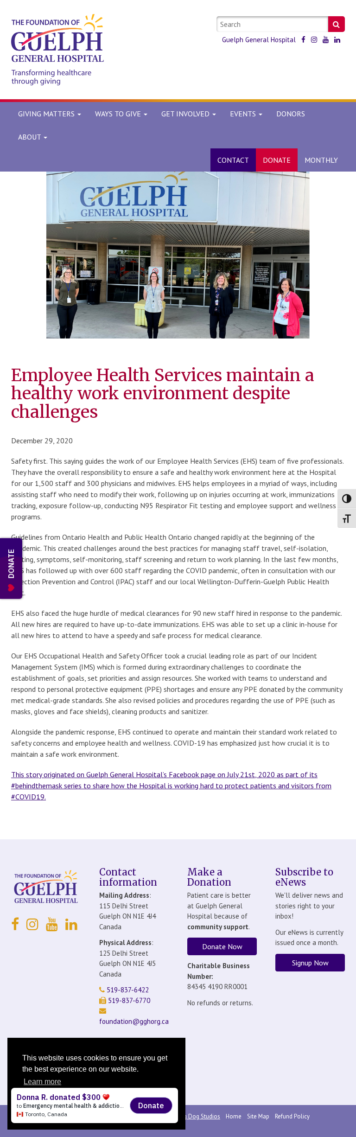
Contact (233, 160)
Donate (277, 160)
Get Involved (186, 113)
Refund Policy (292, 1116)
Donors (290, 113)
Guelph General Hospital (259, 39)
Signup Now (310, 962)
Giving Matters (47, 113)
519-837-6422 (127, 989)
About (29, 136)
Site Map (258, 1116)
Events (244, 113)
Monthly (321, 160)
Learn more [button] (42, 1082)
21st (247, 774)
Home (234, 1116)
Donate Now (222, 946)
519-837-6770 (128, 1000)
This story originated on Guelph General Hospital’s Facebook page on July (125, 774)
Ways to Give (119, 113)
